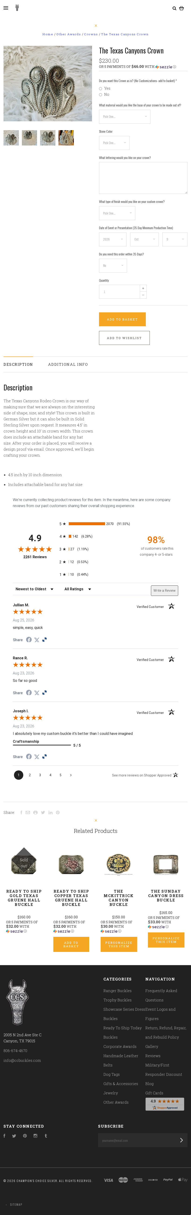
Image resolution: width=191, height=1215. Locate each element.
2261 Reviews (40, 557)
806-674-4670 (15, 1050)
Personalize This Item (119, 944)
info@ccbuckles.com (22, 1060)
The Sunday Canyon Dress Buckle (166, 895)
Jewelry (110, 1092)
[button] (143, 66)
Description (18, 364)
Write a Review (164, 590)
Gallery (151, 1046)
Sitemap (16, 1204)
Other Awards (116, 1102)
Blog (149, 1083)
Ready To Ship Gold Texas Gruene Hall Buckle (24, 898)
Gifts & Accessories (120, 1083)
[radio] (95, 523)
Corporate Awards (119, 1046)
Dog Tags (111, 1074)
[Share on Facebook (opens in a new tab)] (29, 640)
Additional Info (68, 364)
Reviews (152, 1055)
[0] (181, 7)
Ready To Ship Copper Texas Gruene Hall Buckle (71, 898)
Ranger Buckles (117, 990)
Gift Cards (154, 1092)
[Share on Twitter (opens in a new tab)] (37, 640)
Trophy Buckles (117, 999)
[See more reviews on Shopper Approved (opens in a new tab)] (44, 640)
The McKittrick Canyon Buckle (118, 898)
